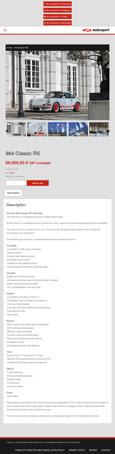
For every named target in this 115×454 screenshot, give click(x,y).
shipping (11, 172)
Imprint (93, 450)
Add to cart (37, 183)
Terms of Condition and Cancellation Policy (40, 450)
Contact (106, 450)
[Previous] (7, 131)
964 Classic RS (21, 47)
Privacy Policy (77, 450)
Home (9, 47)
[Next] (108, 131)
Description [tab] (13, 192)
